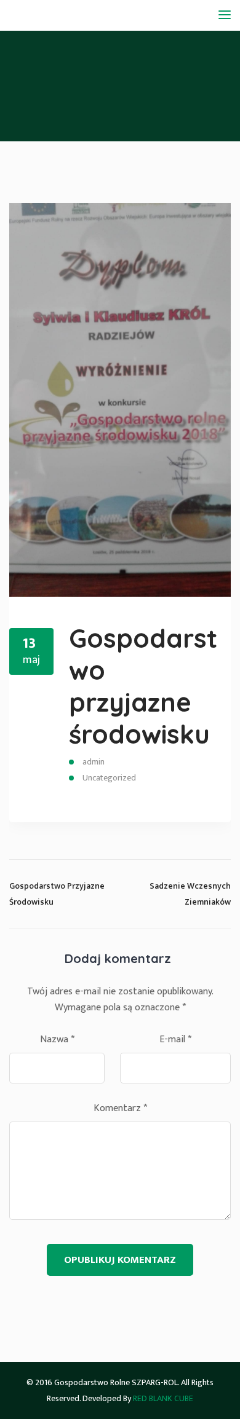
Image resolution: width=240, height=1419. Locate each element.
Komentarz (120, 1109)
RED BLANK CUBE (163, 1398)
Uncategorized (109, 778)
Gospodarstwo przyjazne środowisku (143, 686)
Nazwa (57, 1040)
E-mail (175, 1040)
